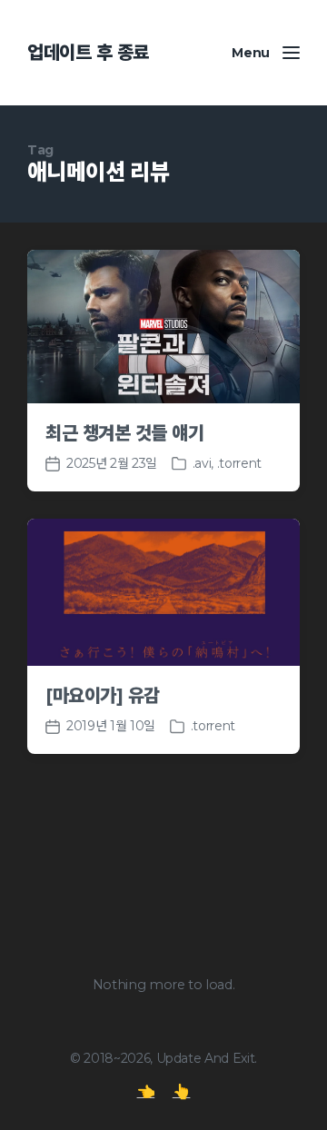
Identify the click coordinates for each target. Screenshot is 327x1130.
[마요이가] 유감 (102, 696)
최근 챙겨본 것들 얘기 (124, 433)
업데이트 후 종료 (88, 53)
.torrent (239, 463)
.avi (202, 463)
